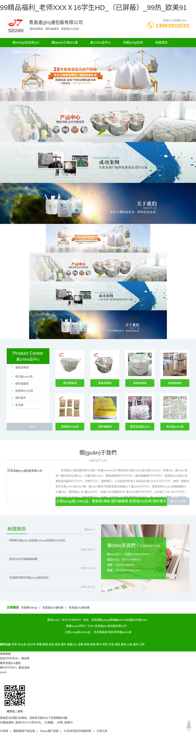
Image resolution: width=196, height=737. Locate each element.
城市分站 (5, 644)
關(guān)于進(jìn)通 (64, 42)
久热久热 (101, 730)
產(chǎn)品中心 (100, 42)
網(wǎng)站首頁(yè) (25, 42)
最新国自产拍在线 (24, 730)
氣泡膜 (19, 404)
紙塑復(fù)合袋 (24, 390)
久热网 (4, 730)
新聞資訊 (161, 42)
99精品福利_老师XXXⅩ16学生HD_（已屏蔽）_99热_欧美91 (93, 8)
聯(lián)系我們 (92, 51)
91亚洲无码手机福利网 (77, 730)
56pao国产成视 (49, 730)
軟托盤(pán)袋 (24, 376)
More (33, 426)
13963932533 (172, 26)
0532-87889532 (71, 619)
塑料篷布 (20, 397)
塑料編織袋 (22, 383)
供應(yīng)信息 (133, 42)
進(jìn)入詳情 (178, 501)
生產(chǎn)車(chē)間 (26, 51)
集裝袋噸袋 (22, 367)
